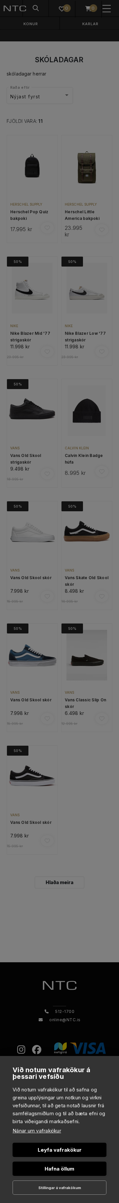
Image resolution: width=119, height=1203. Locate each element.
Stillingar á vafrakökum (59, 1187)
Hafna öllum (59, 1169)
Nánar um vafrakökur (37, 1131)
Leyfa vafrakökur (60, 1150)
